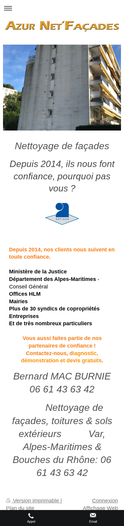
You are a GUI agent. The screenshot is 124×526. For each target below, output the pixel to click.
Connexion (105, 501)
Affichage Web (100, 508)
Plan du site (20, 508)
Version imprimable (35, 501)
